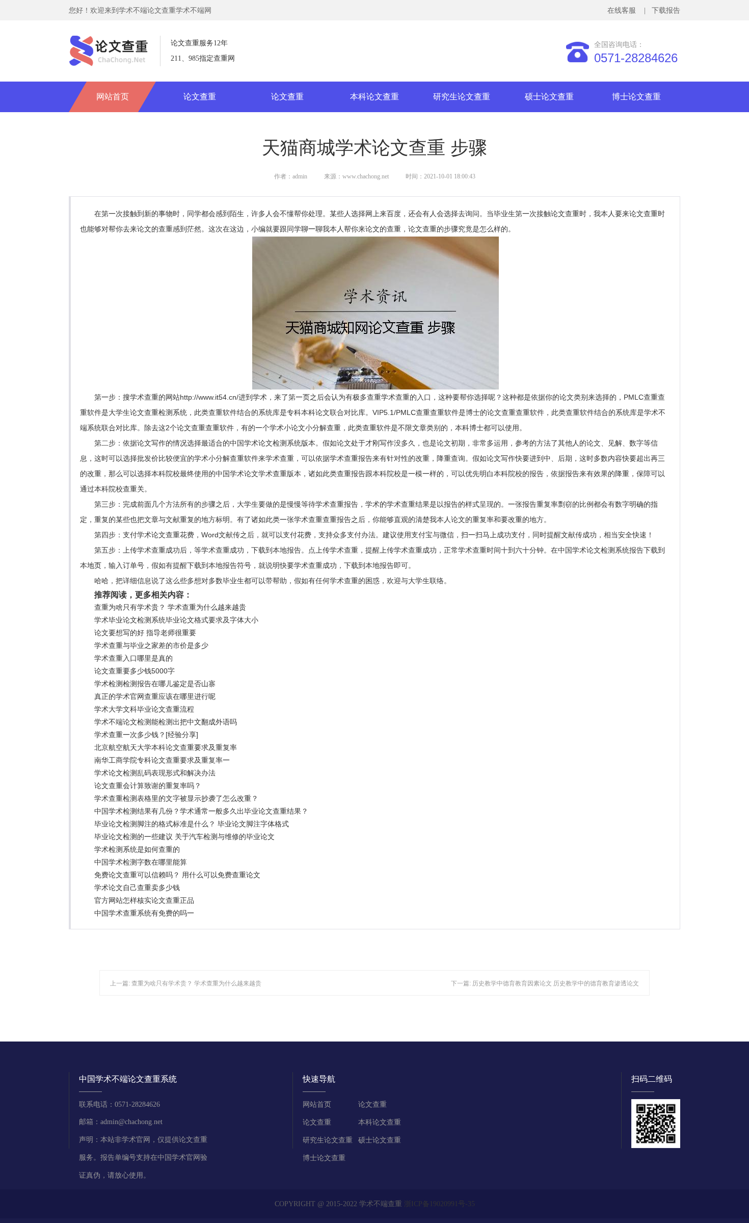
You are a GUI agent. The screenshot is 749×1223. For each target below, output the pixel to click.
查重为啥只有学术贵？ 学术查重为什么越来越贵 (170, 607)
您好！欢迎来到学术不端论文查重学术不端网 (140, 10)
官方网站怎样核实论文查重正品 (144, 900)
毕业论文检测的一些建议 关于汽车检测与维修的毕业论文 (184, 836)
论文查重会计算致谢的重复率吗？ (147, 786)
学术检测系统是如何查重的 (137, 849)
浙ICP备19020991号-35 (439, 1204)
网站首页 (112, 96)
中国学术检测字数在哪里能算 (140, 862)
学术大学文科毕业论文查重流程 (144, 709)
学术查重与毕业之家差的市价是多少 (151, 645)
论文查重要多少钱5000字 (134, 671)
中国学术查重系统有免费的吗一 (144, 913)
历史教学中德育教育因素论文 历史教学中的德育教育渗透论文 (555, 983)
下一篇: (461, 983)
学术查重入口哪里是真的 (133, 658)
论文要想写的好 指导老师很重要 (145, 633)
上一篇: (120, 983)
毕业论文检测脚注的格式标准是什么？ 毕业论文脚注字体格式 (191, 824)
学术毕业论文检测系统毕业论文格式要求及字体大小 (176, 620)
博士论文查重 (636, 96)
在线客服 (623, 10)
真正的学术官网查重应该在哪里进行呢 (155, 696)
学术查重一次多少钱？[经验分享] (146, 735)
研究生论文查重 (461, 96)
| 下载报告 (661, 10)
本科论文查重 (374, 96)
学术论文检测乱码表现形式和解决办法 (155, 773)
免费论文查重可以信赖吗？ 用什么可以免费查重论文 (177, 875)
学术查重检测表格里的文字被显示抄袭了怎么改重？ (176, 798)
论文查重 (199, 96)
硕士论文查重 (549, 96)
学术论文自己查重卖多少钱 (137, 887)
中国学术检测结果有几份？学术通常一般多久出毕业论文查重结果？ (201, 811)
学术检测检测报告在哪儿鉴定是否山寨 (155, 684)
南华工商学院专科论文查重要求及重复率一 (162, 760)
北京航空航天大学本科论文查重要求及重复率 (165, 747)
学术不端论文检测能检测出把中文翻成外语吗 (165, 722)
